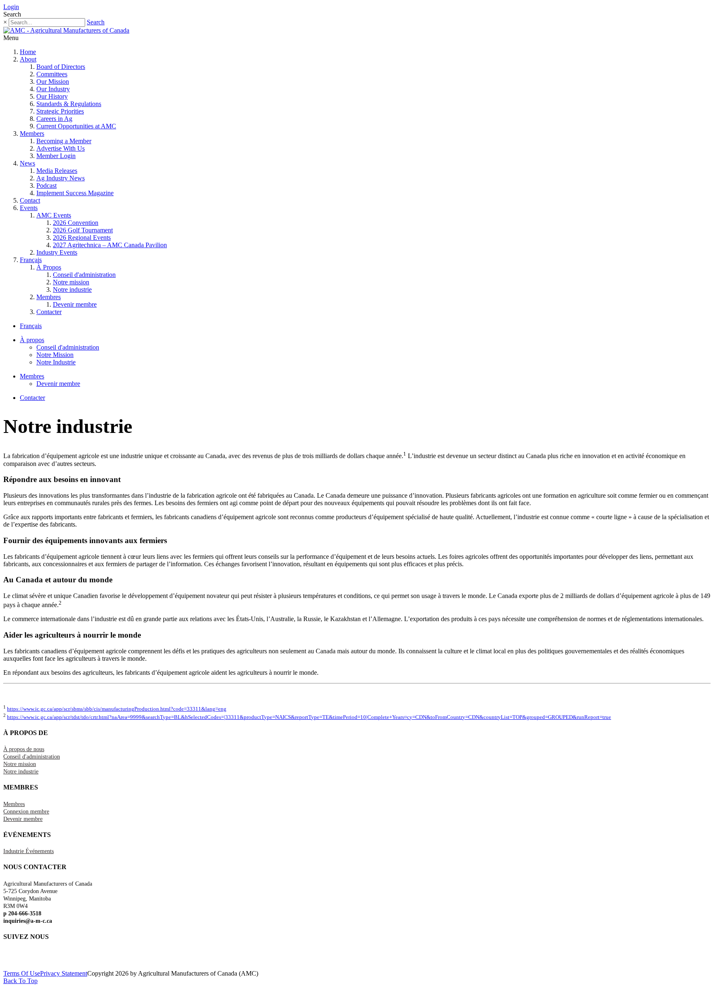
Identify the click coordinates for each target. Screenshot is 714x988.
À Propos (48, 267)
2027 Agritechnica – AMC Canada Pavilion (110, 244)
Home (28, 51)
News (27, 163)
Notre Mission (55, 354)
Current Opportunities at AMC (76, 126)
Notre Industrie (56, 362)
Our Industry (53, 88)
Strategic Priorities (60, 111)
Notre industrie (72, 289)
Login (11, 6)
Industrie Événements (28, 851)
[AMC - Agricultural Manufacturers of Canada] (66, 30)
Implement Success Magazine (75, 192)
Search (96, 22)
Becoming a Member (63, 140)
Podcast (46, 185)
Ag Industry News (60, 178)
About (28, 59)
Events (29, 207)
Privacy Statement (63, 973)
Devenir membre (75, 304)
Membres (48, 296)
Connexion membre (26, 811)
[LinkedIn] (9, 958)
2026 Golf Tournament (83, 230)
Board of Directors (60, 66)
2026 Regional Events (82, 237)
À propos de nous (23, 749)
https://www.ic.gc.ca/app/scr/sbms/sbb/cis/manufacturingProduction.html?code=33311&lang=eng (116, 709)
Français (31, 259)
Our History (52, 96)
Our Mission (52, 81)
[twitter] (5, 958)
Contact (30, 200)
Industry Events (56, 252)
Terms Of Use (21, 973)
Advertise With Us (60, 148)
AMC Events (53, 215)
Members (32, 133)
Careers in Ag (54, 118)
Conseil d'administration (84, 274)
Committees (51, 74)
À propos (32, 339)
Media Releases (56, 170)
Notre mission (71, 282)
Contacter (49, 311)
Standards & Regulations (68, 103)
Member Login (56, 155)
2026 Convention (75, 222)
